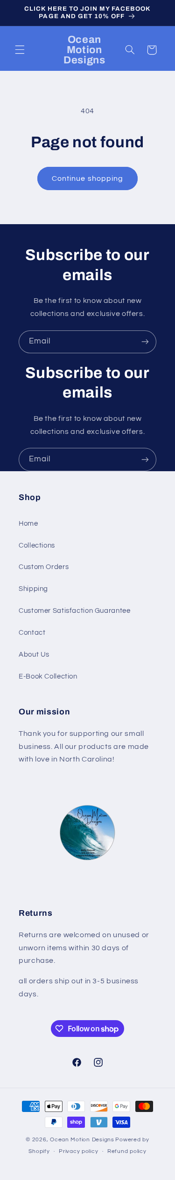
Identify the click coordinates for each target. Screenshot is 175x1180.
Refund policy (127, 1151)
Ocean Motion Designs (82, 1139)
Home (28, 523)
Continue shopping (87, 178)
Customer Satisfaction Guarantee (75, 610)
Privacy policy (78, 1151)
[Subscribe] (145, 341)
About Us (34, 654)
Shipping (33, 588)
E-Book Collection (48, 676)
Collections (37, 545)
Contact (32, 632)
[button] (19, 50)
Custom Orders (44, 566)
